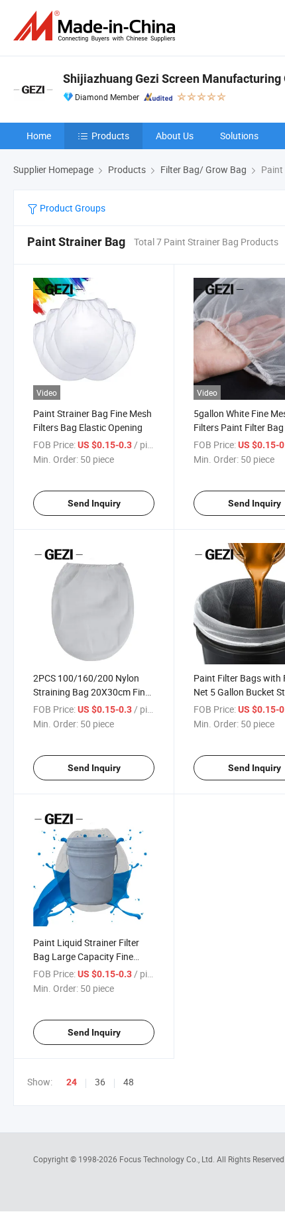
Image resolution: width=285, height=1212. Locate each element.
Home (39, 135)
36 (100, 1081)
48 (128, 1081)
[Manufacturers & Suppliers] (96, 26)
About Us (175, 135)
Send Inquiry (94, 503)
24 (71, 1082)
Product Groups (71, 208)
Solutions (239, 135)
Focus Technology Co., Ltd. (168, 1159)
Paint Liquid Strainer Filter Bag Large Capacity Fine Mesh (86, 956)
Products (110, 135)
